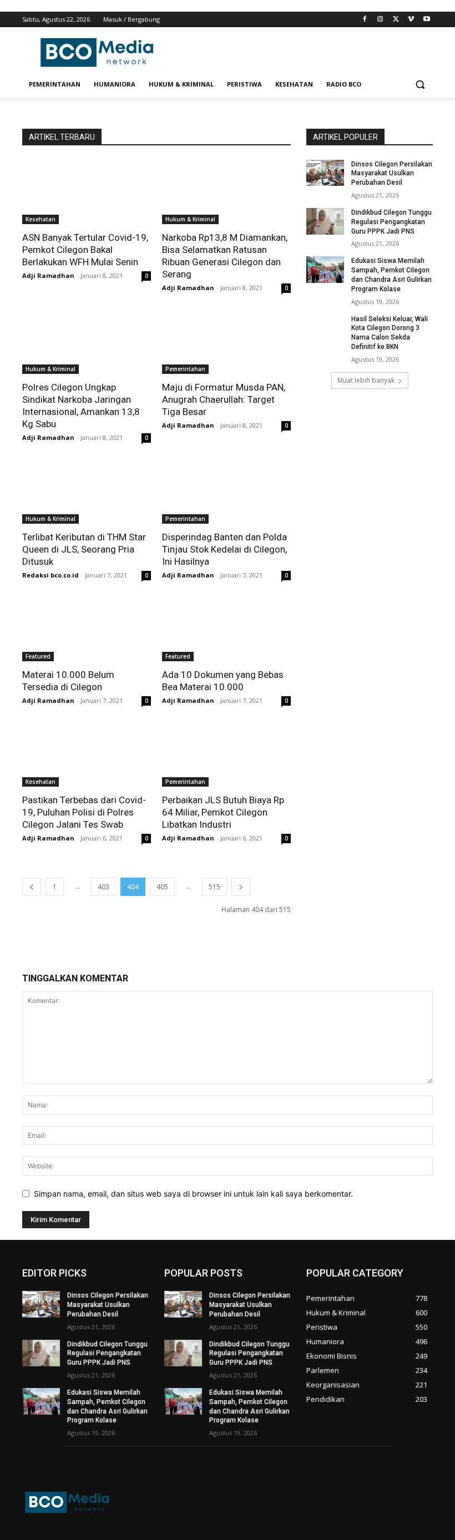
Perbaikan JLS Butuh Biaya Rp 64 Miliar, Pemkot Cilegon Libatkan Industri (223, 812)
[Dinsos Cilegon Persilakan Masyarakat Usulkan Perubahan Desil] (325, 173)
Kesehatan (40, 219)
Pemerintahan (185, 369)
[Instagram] (380, 19)
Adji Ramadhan (48, 275)
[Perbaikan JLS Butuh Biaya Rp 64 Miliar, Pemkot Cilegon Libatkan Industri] (226, 754)
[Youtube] (426, 19)
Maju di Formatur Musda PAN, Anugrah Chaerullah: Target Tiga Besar (223, 399)
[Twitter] (396, 19)
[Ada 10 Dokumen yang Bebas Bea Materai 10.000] (226, 629)
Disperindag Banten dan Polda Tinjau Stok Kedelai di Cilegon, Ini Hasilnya (224, 549)
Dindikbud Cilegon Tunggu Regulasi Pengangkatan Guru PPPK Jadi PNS (391, 222)
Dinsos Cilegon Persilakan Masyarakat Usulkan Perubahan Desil (391, 173)
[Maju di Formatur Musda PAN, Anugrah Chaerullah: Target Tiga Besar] (226, 342)
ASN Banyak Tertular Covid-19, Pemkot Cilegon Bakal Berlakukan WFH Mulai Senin (85, 249)
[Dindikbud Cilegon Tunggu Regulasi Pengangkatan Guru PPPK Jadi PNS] (325, 221)
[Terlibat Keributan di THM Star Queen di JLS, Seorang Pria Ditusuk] (86, 491)
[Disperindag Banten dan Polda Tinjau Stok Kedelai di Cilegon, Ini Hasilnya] (226, 491)
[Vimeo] (411, 19)
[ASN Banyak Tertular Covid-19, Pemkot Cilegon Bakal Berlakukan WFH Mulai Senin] (86, 192)
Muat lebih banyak (366, 380)
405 (162, 886)
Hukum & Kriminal (190, 219)
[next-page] (240, 887)
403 (103, 886)
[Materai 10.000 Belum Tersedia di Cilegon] (86, 629)
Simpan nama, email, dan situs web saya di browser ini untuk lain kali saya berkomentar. (193, 1193)
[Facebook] (364, 19)
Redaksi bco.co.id (50, 575)
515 (214, 886)
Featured (38, 656)
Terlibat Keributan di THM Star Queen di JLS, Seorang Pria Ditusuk (84, 549)
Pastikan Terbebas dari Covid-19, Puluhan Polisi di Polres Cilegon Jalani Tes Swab (84, 812)
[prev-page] (31, 887)
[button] (420, 85)
